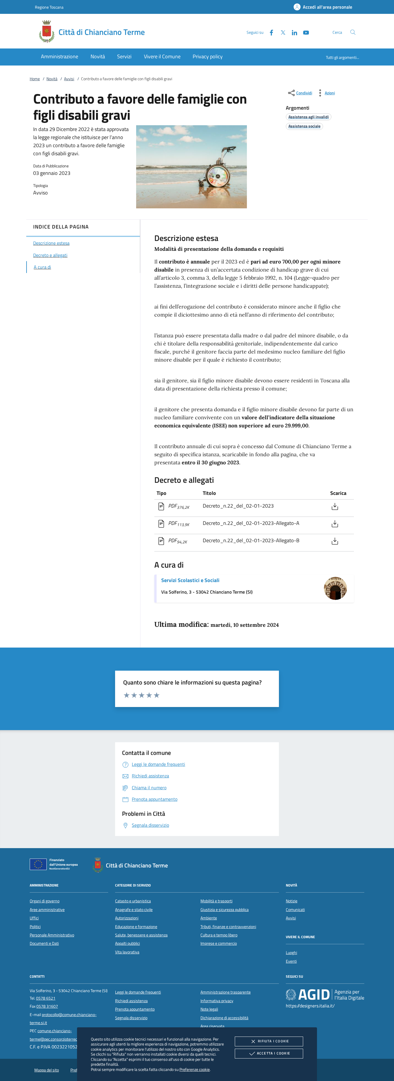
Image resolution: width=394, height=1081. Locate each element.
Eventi (291, 961)
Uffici (34, 918)
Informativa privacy (216, 1001)
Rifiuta (273, 1041)
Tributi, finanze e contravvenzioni (228, 926)
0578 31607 (47, 1006)
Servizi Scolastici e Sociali (190, 580)
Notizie (291, 901)
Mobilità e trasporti (216, 901)
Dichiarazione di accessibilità (224, 1018)
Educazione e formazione (136, 926)
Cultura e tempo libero (218, 935)
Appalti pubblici (127, 943)
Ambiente (208, 918)
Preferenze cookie (194, 1069)
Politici (35, 926)
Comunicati (295, 909)
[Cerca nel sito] (353, 32)
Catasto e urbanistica (133, 901)
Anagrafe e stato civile (134, 909)
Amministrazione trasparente (225, 992)
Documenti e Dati (44, 943)
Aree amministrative (47, 909)
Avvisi (69, 79)
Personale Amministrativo (52, 935)
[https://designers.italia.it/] (325, 995)
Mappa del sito (46, 1070)
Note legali (209, 1009)
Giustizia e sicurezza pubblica (224, 909)
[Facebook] (269, 32)
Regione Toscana (49, 7)
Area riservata (212, 1026)
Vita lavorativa (127, 952)
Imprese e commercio (218, 943)
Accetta (273, 1053)
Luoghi (291, 952)
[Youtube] (303, 32)
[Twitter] (280, 32)
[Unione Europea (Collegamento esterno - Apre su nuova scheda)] (55, 865)
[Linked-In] (292, 32)
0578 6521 (45, 998)
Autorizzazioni (126, 918)
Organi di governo (44, 901)
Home (35, 79)
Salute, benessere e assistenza (141, 935)
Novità (51, 79)
